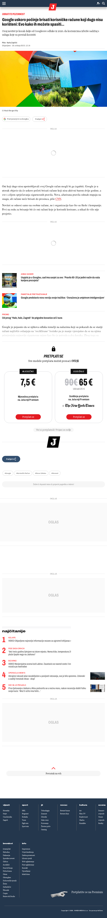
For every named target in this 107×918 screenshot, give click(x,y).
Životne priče (45, 826)
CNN (58, 199)
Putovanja (44, 823)
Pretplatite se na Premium (87, 892)
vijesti (6, 805)
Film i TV (82, 814)
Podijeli (38, 119)
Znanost (44, 814)
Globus (5, 861)
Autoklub (6, 865)
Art (80, 811)
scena (102, 805)
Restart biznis (65, 811)
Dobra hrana (7, 871)
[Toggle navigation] (3, 3)
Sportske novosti (8, 858)
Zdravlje (44, 817)
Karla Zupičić (12, 43)
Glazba (81, 820)
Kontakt (25, 868)
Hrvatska (6, 811)
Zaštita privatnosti (28, 855)
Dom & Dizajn (8, 868)
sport (25, 805)
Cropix (5, 893)
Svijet (5, 814)
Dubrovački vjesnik (9, 881)
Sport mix (25, 826)
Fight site (25, 823)
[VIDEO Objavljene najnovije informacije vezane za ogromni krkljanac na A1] (97, 640)
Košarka (25, 817)
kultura (83, 805)
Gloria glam (7, 877)
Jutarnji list (7, 849)
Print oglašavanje (28, 865)
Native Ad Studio (9, 896)
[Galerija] (53, 79)
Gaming (44, 829)
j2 (42, 805)
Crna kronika (7, 817)
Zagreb (5, 820)
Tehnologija (45, 811)
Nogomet (25, 814)
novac (63, 805)
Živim (5, 884)
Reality (100, 823)
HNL (23, 811)
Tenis (24, 820)
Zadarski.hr (7, 887)
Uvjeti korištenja (28, 852)
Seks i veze (45, 820)
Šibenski (6, 890)
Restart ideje (64, 814)
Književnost (83, 817)
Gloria (5, 874)
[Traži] (103, 3)
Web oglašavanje (28, 861)
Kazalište (82, 823)
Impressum (26, 849)
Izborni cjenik (27, 858)
